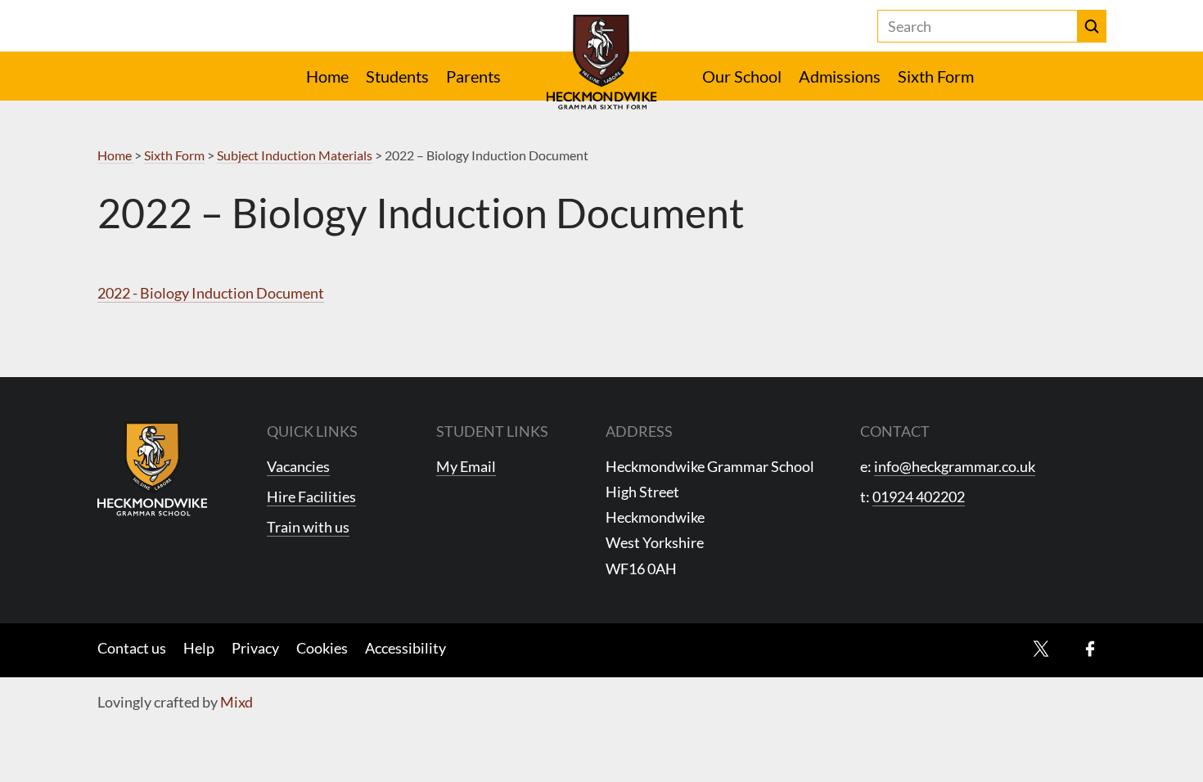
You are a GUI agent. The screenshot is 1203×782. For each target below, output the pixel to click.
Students (397, 76)
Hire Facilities (311, 497)
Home (327, 76)
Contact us (131, 648)
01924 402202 (918, 497)
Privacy (255, 648)
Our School (742, 76)
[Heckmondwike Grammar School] (602, 62)
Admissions (840, 76)
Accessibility (405, 648)
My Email (466, 466)
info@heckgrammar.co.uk (954, 466)
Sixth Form (936, 76)
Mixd (236, 702)
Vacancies (298, 466)
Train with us (308, 527)
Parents (473, 76)
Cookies (322, 648)
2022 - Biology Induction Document (210, 293)
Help (198, 648)
